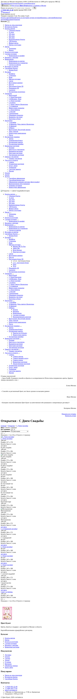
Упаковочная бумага (16, 140)
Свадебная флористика (17, 180)
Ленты (11, 138)
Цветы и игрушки (15, 45)
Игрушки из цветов (11, 66)
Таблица (14, 427)
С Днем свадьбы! (7, 547)
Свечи (11, 81)
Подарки (10, 19)
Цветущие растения (15, 153)
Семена (11, 162)
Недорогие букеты (11, 27)
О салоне (25, 3)
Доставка (4, 3)
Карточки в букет (15, 119)
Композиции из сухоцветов (18, 63)
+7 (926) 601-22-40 (7, 10)
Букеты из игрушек (22, 18)
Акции (19, 3)
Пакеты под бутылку (20, 333)
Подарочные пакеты (16, 142)
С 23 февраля (13, 106)
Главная (3, 426)
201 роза (12, 36)
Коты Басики (17, 250)
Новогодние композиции (17, 133)
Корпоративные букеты (17, 39)
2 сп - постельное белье (21, 263)
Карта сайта (9, 667)
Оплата (9, 3)
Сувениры (12, 75)
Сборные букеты (14, 30)
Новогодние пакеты (20, 335)
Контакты (31, 3)
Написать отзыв (70, 416)
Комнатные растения (12, 146)
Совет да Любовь (7, 592)
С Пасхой (12, 111)
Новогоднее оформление (17, 187)
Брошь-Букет (13, 70)
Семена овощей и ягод (20, 358)
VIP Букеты (13, 41)
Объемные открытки (16, 115)
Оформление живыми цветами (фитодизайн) (24, 182)
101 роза (12, 34)
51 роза (11, 32)
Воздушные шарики (16, 83)
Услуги (7, 176)
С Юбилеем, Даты (15, 99)
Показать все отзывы (69, 414)
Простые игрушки (19, 252)
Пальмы (11, 148)
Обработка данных (11, 666)
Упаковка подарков (15, 185)
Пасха (11, 135)
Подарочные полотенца (17, 92)
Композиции (9, 59)
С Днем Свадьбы (14, 101)
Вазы (10, 77)
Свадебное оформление (17, 178)
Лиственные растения (16, 155)
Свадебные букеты (11, 68)
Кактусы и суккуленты (16, 149)
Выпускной (13, 95)
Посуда (11, 84)
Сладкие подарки (35, 18)
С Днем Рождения (15, 97)
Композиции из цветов (17, 61)
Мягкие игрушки (15, 79)
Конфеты (12, 74)
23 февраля (12, 126)
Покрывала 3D (14, 88)
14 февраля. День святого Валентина (21, 124)
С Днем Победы (14, 110)
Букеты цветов (6, 18)
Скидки (14, 3)
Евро (14, 264)
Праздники (8, 120)
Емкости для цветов (11, 157)
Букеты (15, 309)
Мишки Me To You (19, 246)
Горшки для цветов (15, 158)
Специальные (13, 113)
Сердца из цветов (15, 65)
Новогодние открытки (16, 108)
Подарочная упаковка (12, 137)
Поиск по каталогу (7, 8)
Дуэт (14, 266)
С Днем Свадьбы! (7, 556)
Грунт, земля (13, 166)
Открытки (16, 19)
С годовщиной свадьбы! (9, 529)
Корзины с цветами (47, 18)
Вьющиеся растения (16, 151)
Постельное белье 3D (16, 86)
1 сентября (12, 122)
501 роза (12, 37)
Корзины (16, 311)
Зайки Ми (16, 248)
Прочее (11, 171)
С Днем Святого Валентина (18, 104)
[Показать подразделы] (16, 194)
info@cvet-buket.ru (11, 690)
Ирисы (11, 50)
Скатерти (12, 90)
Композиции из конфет (17, 56)
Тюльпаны (12, 48)
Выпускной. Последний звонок (19, 129)
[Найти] (34, 8)
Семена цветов (18, 356)
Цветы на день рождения (13, 25)
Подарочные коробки (16, 144)
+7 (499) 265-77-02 (11, 688)
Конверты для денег (16, 117)
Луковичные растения (16, 164)
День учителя (13, 131)
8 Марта (11, 128)
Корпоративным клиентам (22, 317)
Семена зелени (18, 360)
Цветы (13, 18)
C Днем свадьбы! (7, 438)
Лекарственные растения (21, 364)
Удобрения (12, 167)
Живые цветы (13, 43)
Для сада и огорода (11, 160)
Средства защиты (15, 169)
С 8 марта (12, 102)
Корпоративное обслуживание (19, 184)
